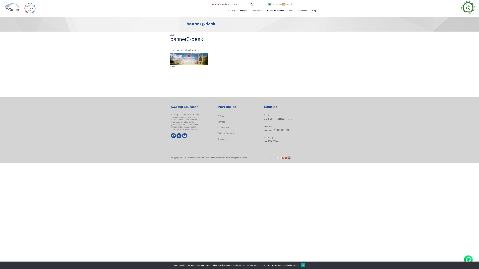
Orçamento (303, 11)
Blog (314, 11)
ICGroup (231, 11)
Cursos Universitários (275, 11)
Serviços (243, 11)
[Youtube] (184, 135)
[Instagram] (179, 135)
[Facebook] (173, 135)
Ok (303, 265)
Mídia (291, 11)
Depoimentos (257, 11)
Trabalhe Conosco (225, 133)
